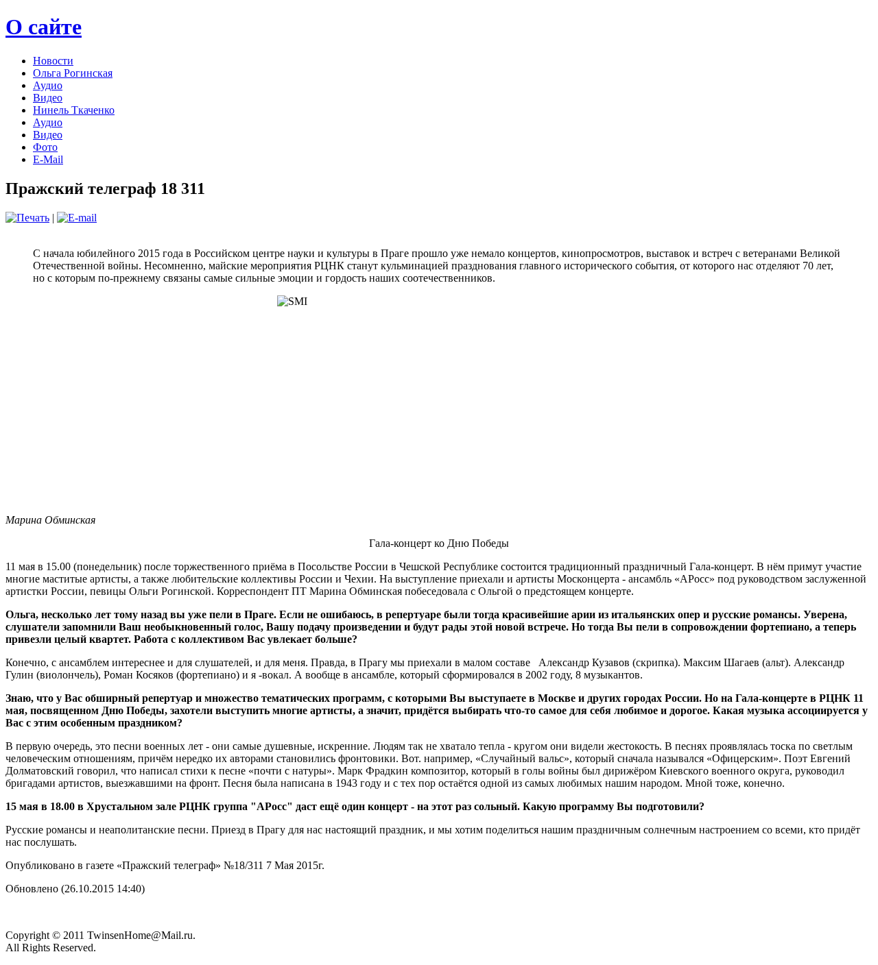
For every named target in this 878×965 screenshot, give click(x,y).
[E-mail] (77, 217)
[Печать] (27, 217)
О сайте (43, 26)
